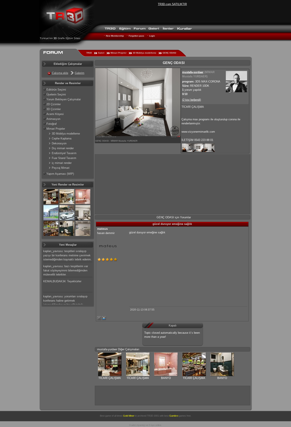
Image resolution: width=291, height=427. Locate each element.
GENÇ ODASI (169, 53)
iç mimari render (62, 163)
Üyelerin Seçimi (56, 94)
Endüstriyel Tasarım (64, 153)
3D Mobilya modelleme (144, 53)
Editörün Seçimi (56, 89)
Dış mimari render (63, 148)
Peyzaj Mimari (60, 167)
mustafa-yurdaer (192, 72)
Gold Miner (128, 415)
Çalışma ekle (60, 73)
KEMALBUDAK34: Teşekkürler (62, 281)
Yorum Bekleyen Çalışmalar (63, 99)
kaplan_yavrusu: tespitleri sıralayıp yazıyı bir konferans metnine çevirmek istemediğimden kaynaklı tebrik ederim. (67, 255)
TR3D (89, 53)
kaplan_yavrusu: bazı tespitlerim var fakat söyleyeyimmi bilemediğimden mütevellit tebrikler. (65, 270)
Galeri (101, 53)
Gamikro (173, 415)
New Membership (115, 36)
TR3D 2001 (153, 415)
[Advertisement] (172, 184)
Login (152, 36)
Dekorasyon (59, 143)
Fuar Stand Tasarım (64, 158)
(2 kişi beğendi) (191, 99)
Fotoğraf (51, 123)
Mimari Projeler (119, 53)
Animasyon (53, 119)
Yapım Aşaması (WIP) (60, 173)
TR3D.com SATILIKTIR (172, 4)
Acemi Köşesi (55, 114)
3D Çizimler (53, 109)
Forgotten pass (136, 36)
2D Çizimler (53, 104)
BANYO (166, 378)
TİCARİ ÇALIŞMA (109, 378)
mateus (102, 228)
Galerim (79, 73)
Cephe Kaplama (61, 138)
